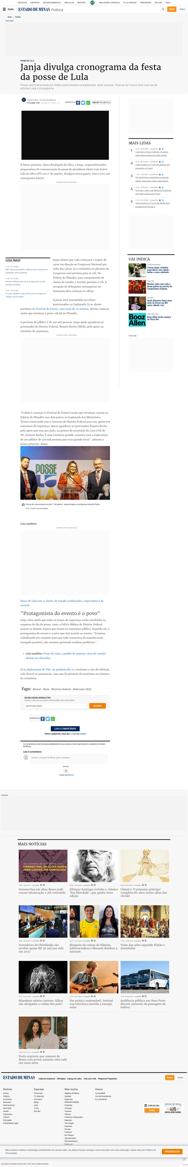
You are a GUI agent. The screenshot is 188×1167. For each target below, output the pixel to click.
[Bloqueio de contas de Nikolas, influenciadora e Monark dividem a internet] (94, 921)
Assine (172, 9)
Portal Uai (38, 1093)
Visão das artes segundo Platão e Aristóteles (143, 946)
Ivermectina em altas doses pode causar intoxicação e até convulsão (42, 890)
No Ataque (69, 1135)
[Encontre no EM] (163, 9)
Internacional (8, 1105)
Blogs (36, 1102)
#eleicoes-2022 (82, 689)
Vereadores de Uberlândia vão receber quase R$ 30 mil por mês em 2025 (41, 948)
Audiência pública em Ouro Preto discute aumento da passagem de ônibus (143, 1004)
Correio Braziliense (103, 1096)
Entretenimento (52, 3)
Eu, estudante (101, 1099)
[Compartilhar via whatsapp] (88, 103)
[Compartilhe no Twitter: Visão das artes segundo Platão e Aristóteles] (145, 941)
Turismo (68, 1111)
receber (97, 705)
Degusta (68, 1120)
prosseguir (172, 1151)
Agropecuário (70, 1138)
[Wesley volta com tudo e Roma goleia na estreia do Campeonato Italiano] (137, 287)
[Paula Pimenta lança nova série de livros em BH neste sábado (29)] (137, 303)
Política (57, 10)
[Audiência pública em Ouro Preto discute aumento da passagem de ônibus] (145, 977)
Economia (7, 1099)
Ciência (68, 1114)
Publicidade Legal (10, 1123)
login (73, 733)
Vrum (36, 1108)
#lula (46, 689)
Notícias (22, 3)
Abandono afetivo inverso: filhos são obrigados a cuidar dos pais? (41, 1002)
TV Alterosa (130, 3)
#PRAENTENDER (72, 1102)
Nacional (7, 1102)
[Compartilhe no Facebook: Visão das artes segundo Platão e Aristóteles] (142, 941)
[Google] (66, 771)
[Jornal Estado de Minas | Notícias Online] (34, 10)
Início (10, 17)
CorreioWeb (100, 1093)
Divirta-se (69, 1144)
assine (83, 733)
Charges (68, 1108)
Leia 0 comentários (65, 728)
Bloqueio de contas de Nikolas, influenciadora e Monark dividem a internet (93, 948)
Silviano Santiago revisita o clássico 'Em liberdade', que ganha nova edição (94, 892)
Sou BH (158, 3)
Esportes (68, 1126)
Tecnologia (69, 1123)
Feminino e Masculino (74, 1117)
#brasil (37, 689)
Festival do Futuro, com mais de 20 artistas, (62, 308)
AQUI (167, 3)
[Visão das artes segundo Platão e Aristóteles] (145, 921)
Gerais (6, 1093)
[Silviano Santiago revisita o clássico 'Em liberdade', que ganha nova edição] (94, 866)
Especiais (69, 1099)
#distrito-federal (61, 689)
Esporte (34, 3)
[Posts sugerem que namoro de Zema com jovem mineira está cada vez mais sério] (43, 1033)
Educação (7, 1120)
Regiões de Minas (72, 1093)
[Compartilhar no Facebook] (78, 103)
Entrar (182, 9)
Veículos (69, 3)
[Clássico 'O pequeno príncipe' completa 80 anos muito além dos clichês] (145, 866)
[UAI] (92, 2)
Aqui (36, 1105)
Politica (18, 17)
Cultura (6, 1117)
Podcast (68, 1132)
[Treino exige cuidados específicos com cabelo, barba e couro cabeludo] (137, 270)
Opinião (68, 1096)
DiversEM (7, 1108)
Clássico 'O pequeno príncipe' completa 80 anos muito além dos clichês (144, 892)
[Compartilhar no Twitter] (83, 103)
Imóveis (81, 3)
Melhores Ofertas (109, 3)
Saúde (6, 1111)
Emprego (68, 1105)
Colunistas (7, 1114)
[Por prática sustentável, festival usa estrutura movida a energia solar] (94, 977)
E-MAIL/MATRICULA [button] (66, 775)
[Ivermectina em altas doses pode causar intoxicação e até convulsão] (43, 866)
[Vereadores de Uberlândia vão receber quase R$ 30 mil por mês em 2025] (43, 921)
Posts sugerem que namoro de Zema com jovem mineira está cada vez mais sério (43, 1059)
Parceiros (145, 3)
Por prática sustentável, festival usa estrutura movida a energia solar (91, 1004)
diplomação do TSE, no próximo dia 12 (50, 669)
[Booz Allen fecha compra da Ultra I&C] (137, 320)
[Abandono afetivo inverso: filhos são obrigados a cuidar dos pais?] (43, 977)
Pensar (68, 1129)
